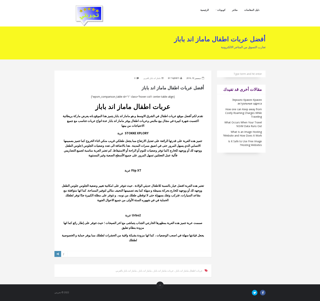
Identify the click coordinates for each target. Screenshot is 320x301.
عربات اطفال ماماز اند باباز (189, 270)
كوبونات (220, 9)
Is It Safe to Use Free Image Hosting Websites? (245, 143)
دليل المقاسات (251, 9)
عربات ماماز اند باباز (164, 270)
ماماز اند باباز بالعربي (152, 78)
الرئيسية (204, 9)
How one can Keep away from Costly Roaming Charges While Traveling (243, 112)
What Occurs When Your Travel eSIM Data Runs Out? (243, 124)
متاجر (235, 9)
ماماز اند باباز (145, 270)
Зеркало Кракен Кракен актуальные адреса (247, 101)
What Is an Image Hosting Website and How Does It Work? (242, 133)
